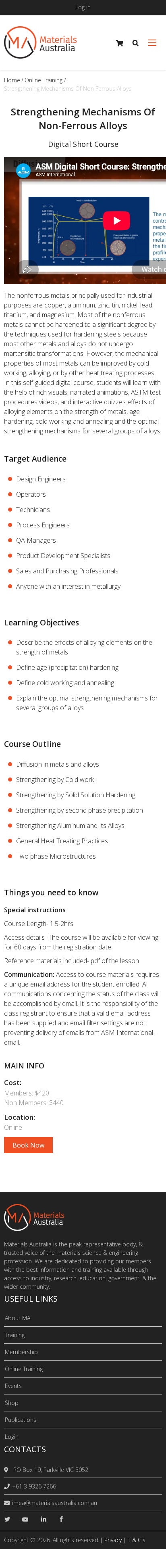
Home (12, 80)
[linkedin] (43, 1519)
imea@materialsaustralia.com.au (54, 1503)
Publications (20, 1420)
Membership (21, 1352)
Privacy (113, 1540)
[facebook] (61, 1519)
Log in (83, 7)
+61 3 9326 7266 (34, 1486)
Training (15, 1335)
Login (12, 1436)
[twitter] (7, 1519)
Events (13, 1386)
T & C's (136, 1540)
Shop (12, 1403)
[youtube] (25, 1519)
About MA (17, 1318)
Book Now (28, 1145)
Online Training (43, 80)
